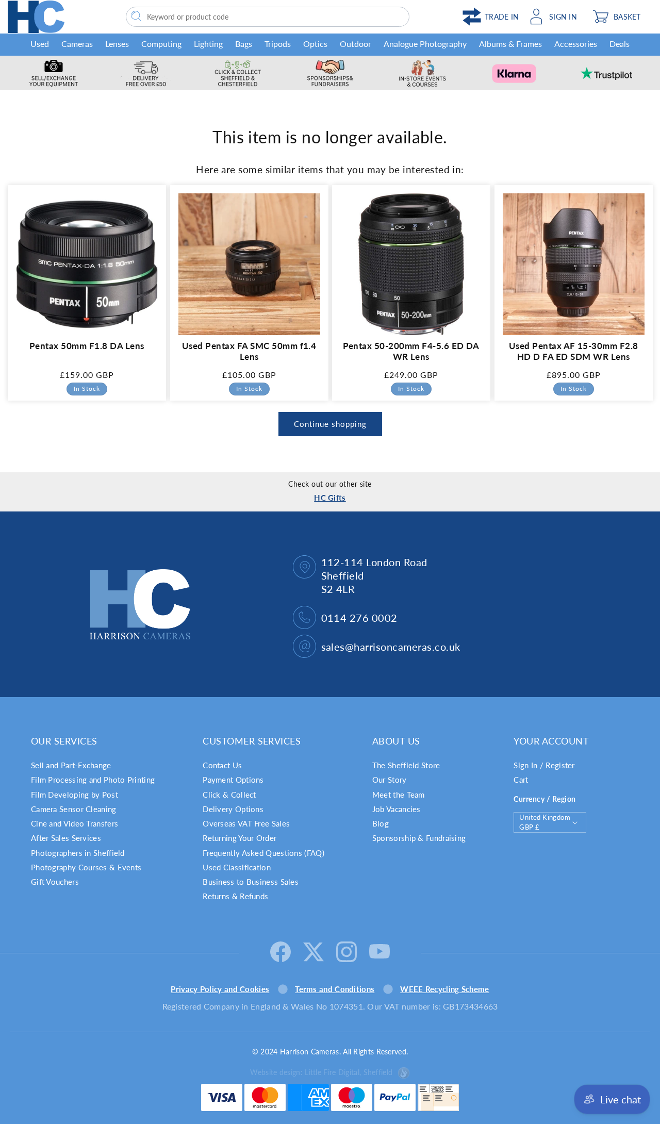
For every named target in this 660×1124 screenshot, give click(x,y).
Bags (243, 43)
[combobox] (267, 17)
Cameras (77, 43)
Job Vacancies (396, 809)
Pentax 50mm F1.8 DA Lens (86, 345)
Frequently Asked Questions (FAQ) (263, 852)
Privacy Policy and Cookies (220, 989)
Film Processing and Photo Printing (93, 779)
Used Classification (237, 867)
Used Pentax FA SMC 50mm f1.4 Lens (249, 351)
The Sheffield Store (406, 765)
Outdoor (355, 43)
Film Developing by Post (74, 794)
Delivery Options (233, 809)
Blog (380, 823)
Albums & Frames (510, 43)
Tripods (278, 43)
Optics (315, 43)
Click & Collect (229, 794)
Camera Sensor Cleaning (74, 809)
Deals (619, 43)
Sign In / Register (544, 765)
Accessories (575, 43)
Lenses (117, 43)
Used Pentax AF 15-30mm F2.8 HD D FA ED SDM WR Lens (573, 351)
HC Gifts (329, 497)
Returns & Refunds (235, 896)
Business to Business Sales (251, 881)
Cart (521, 779)
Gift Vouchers (55, 881)
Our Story (389, 779)
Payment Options (233, 779)
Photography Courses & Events (86, 867)
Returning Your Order (239, 837)
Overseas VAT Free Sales (246, 823)
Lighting (208, 43)
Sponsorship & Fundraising (419, 837)
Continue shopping (330, 423)
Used (39, 43)
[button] (620, 16)
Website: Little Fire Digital (321, 1072)
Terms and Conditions (334, 989)
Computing (161, 43)
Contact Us (222, 765)
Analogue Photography (425, 43)
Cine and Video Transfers (74, 823)
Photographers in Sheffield (78, 852)
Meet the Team (398, 794)
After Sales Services (66, 837)
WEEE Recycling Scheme (444, 989)
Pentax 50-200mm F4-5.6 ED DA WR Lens (411, 351)
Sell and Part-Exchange (71, 765)
